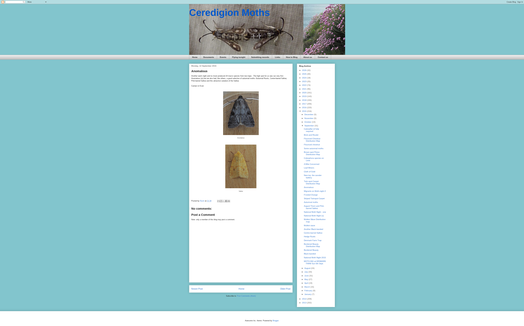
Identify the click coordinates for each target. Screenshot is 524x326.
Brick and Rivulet (311, 135)
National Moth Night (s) (314, 216)
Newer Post (197, 289)
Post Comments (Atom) (246, 296)
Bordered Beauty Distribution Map (312, 245)
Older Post (285, 289)
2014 (304, 299)
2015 (304, 111)
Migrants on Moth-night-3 (315, 191)
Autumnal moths (311, 202)
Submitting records (260, 57)
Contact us (323, 57)
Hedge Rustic (309, 236)
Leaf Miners (309, 168)
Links (277, 57)
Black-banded (310, 254)
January (308, 294)
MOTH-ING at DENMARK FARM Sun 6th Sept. (315, 262)
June (306, 276)
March (307, 287)
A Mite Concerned (311, 164)
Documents (208, 57)
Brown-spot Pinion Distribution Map (312, 153)
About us (307, 57)
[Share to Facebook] (226, 201)
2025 (304, 74)
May (306, 279)
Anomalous (309, 187)
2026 (304, 70)
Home (194, 57)
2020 (304, 93)
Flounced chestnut (312, 144)
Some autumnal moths (313, 148)
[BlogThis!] (221, 201)
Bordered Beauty (311, 250)
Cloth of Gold (309, 172)
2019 (304, 96)
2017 (304, 104)
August (307, 268)
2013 (304, 303)
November (309, 118)
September (309, 126)
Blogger (276, 321)
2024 (304, 78)
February (308, 290)
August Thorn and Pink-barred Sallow (314, 207)
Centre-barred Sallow (313, 233)
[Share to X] (223, 201)
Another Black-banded (313, 229)
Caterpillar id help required (311, 130)
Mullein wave (309, 225)
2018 (304, 100)
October (308, 122)
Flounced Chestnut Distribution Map (312, 139)
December (309, 114)
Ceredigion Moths (229, 12)
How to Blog (291, 57)
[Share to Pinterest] (228, 201)
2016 (304, 107)
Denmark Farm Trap (312, 240)
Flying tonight (238, 57)
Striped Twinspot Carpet (314, 198)
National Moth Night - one (315, 212)
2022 (304, 85)
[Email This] (218, 201)
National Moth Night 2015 (315, 257)
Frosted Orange (311, 195)
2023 (304, 81)
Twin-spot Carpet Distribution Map (312, 182)
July (306, 272)
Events (223, 57)
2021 (304, 89)
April (306, 283)
